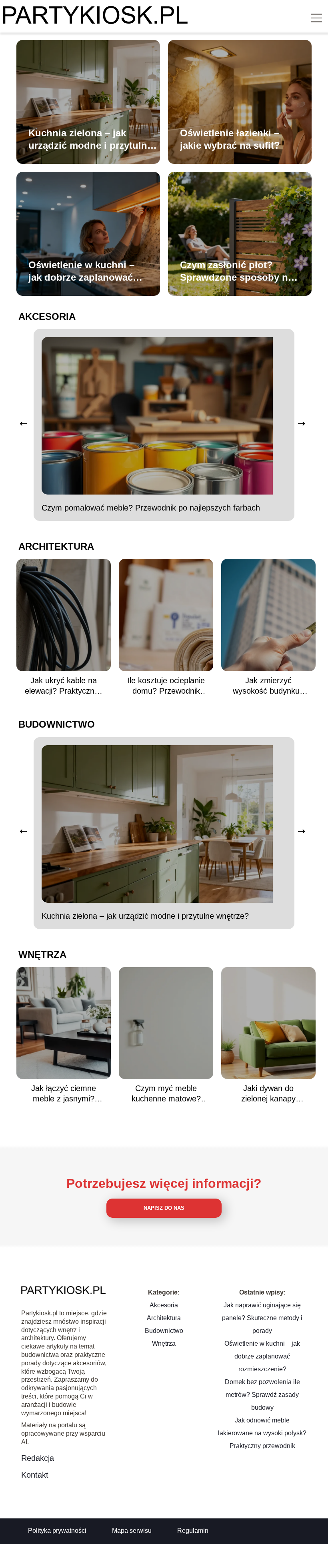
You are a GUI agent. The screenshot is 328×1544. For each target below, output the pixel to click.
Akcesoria (47, 316)
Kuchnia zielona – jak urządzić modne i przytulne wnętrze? (90, 140)
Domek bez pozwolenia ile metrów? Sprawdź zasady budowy (262, 1394)
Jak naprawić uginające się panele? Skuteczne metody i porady (262, 1318)
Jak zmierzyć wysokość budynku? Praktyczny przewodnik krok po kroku (268, 686)
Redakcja (37, 1458)
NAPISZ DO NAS (164, 1208)
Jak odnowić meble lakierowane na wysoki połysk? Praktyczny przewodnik (262, 1433)
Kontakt (34, 1474)
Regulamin (192, 1530)
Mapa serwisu (132, 1530)
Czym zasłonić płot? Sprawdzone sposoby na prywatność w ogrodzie (236, 271)
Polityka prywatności (57, 1530)
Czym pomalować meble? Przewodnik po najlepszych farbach (151, 507)
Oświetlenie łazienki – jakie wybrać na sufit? (230, 139)
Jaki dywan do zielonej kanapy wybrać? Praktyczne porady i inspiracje (268, 1094)
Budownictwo (56, 724)
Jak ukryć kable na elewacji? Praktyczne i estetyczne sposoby (64, 686)
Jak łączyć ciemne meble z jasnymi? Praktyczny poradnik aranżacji (64, 1094)
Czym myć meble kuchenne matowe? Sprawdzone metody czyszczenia (166, 1094)
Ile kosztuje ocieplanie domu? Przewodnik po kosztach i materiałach (166, 686)
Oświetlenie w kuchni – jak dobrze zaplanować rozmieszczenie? (81, 271)
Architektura (56, 546)
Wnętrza (42, 954)
